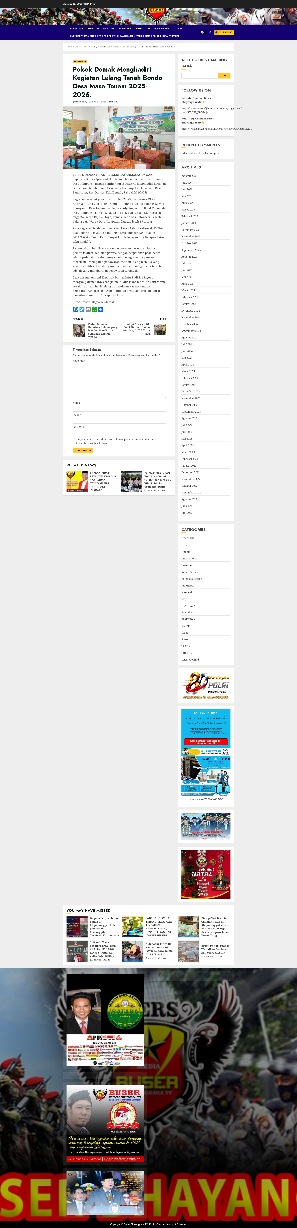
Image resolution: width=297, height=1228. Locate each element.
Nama (77, 402)
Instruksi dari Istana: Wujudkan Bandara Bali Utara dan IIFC (188, 951)
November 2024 (190, 317)
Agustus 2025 (189, 256)
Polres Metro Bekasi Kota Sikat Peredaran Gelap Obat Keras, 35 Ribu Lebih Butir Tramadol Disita (131, 481)
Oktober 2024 (189, 324)
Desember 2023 (190, 391)
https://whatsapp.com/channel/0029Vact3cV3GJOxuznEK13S (216, 128)
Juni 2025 (186, 270)
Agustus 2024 (189, 337)
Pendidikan (188, 612)
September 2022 (191, 492)
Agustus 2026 (189, 176)
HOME (185, 545)
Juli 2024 (186, 344)
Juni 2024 (186, 351)
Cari (224, 75)
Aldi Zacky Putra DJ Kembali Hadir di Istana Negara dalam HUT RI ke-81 (132, 951)
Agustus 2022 (189, 499)
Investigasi (187, 565)
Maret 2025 (188, 290)
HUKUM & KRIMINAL (159, 28)
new (184, 599)
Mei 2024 (186, 357)
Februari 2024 (189, 378)
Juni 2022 (186, 512)
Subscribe (226, 32)
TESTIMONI (188, 646)
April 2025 (187, 283)
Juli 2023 (186, 425)
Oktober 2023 (189, 405)
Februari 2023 (189, 459)
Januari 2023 (188, 465)
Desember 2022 (190, 472)
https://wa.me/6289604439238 (206, 799)
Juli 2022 (186, 506)
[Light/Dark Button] (204, 32)
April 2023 (187, 445)
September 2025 (191, 250)
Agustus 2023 (189, 418)
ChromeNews (163, 1224)
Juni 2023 (186, 432)
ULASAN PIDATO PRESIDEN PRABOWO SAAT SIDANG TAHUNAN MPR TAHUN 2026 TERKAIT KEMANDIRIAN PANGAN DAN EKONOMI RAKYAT (77, 481)
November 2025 (190, 236)
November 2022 (190, 479)
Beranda (75, 28)
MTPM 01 (79, 102)
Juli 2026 (186, 182)
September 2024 (191, 331)
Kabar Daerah (189, 572)
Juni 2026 (186, 189)
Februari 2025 (189, 297)
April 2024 (187, 364)
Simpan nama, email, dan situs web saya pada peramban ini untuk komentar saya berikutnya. (115, 441)
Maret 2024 (188, 371)
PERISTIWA (125, 28)
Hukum (185, 552)
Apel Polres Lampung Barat (204, 62)
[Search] (210, 32)
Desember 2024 (190, 310)
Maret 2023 (188, 452)
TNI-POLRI (93, 28)
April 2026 (187, 202)
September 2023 (191, 411)
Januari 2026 (188, 223)
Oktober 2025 (189, 243)
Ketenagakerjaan (191, 578)
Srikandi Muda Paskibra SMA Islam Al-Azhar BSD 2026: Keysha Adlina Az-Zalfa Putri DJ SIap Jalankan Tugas (77, 951)
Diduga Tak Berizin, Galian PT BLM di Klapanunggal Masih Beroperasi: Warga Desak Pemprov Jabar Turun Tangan (188, 926)
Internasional (189, 558)
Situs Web (78, 427)
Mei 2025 (186, 277)
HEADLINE (108, 28)
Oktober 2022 (189, 485)
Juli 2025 (186, 263)
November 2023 (190, 398)
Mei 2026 (186, 196)
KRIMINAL (187, 585)
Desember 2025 (190, 230)
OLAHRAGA (188, 606)
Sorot (140, 28)
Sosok (178, 28)
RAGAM (185, 626)
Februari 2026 (189, 216)
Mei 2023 (186, 438)
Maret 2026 (188, 209)
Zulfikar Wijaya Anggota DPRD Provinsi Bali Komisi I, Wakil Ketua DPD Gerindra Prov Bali (125, 36)
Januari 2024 (188, 385)
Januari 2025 (188, 304)
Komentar (79, 360)
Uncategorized (80, 61)
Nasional (186, 592)
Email (77, 415)
